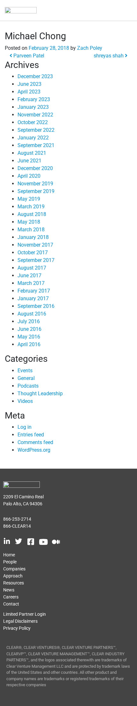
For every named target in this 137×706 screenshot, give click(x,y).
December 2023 (35, 76)
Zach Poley (89, 48)
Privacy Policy (17, 628)
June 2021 (29, 161)
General (26, 378)
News (8, 589)
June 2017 (29, 275)
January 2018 (33, 237)
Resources (13, 582)
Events (25, 371)
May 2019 (29, 199)
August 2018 (32, 214)
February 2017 (34, 291)
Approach (13, 575)
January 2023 (33, 107)
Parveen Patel (28, 56)
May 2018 (29, 222)
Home (9, 554)
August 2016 (32, 314)
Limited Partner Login (24, 614)
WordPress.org (34, 450)
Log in (25, 427)
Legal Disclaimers (20, 621)
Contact (11, 603)
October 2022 (33, 122)
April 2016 (29, 344)
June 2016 (29, 329)
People (10, 561)
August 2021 (32, 153)
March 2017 (31, 283)
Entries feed (31, 435)
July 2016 (29, 321)
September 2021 (36, 145)
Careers (10, 596)
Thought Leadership (40, 393)
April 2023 (29, 92)
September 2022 (36, 130)
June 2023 (29, 84)
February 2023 (34, 99)
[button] (120, 11)
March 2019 (31, 207)
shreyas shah (109, 56)
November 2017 (35, 245)
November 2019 (35, 184)
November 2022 (35, 115)
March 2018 (31, 230)
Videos (25, 401)
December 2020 (35, 168)
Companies (14, 568)
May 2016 (29, 337)
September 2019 (36, 191)
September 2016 (36, 306)
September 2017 (36, 260)
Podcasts (28, 386)
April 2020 (29, 176)
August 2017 (32, 268)
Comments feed (35, 442)
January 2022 (33, 138)
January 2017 (33, 298)
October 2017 (33, 252)
